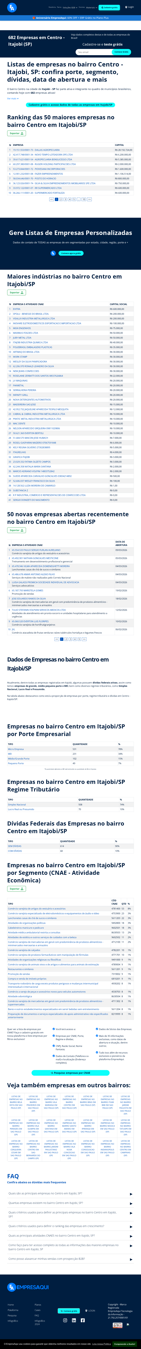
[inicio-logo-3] (12, 7)
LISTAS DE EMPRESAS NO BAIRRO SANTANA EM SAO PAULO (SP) (51, 1126)
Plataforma (52, 7)
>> (89, 199)
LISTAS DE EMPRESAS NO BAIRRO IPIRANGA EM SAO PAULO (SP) (88, 1126)
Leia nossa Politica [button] (101, 1344)
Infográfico (13, 1320)
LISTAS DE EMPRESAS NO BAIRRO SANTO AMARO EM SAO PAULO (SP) (69, 1126)
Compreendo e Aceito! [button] (124, 1344)
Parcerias (82, 7)
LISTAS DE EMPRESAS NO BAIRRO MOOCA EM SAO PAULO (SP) (107, 1126)
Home (11, 1304)
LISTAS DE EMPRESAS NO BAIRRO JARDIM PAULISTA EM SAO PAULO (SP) (125, 1105)
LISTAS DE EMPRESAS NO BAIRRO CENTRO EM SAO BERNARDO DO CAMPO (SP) (33, 1150)
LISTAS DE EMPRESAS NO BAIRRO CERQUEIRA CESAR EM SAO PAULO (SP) (16, 1150)
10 (84, 199)
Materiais (90, 7)
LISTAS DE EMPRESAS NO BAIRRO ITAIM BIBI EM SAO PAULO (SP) (107, 1102)
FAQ (37, 1315)
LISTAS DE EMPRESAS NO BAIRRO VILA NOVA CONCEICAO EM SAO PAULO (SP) (69, 1150)
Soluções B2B (69, 7)
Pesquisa (12, 1315)
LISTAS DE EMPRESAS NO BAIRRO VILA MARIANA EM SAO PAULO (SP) (51, 1102)
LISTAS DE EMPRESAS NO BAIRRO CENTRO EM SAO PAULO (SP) (69, 1102)
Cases (37, 1310)
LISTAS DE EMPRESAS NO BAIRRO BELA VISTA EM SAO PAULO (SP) (16, 1102)
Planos (59, 7)
